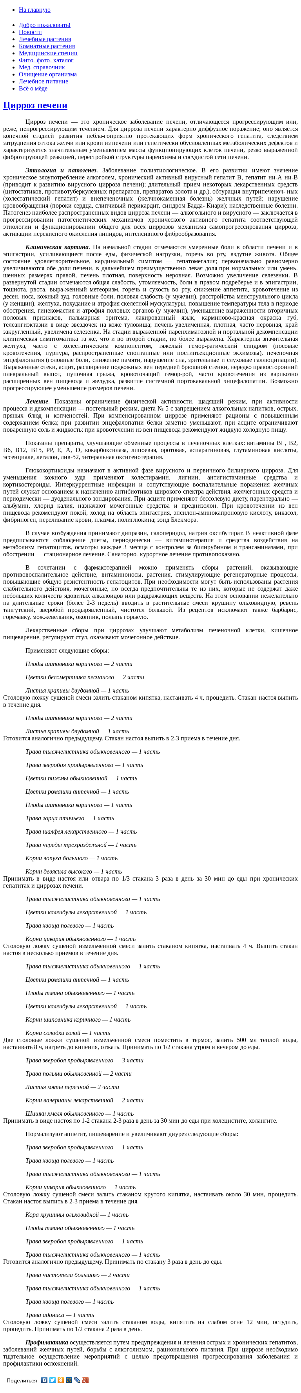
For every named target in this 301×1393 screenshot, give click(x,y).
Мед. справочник (42, 67)
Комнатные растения (47, 46)
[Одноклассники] (61, 1380)
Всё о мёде (33, 88)
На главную (35, 9)
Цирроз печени (35, 105)
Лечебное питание (43, 81)
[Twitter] (53, 1380)
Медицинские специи (48, 53)
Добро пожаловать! (45, 25)
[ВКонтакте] (44, 1380)
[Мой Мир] (69, 1380)
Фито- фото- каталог (46, 60)
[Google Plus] (86, 1380)
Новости (30, 32)
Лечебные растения (45, 39)
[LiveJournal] (77, 1380)
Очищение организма (48, 74)
